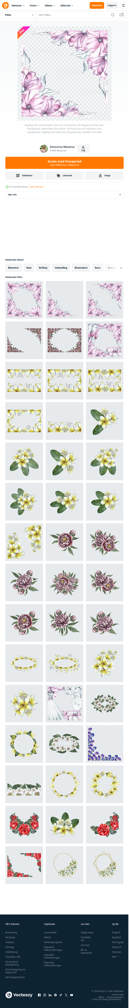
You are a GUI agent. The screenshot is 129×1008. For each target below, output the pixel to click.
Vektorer (16, 5)
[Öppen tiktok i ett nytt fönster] (60, 995)
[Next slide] (115, 268)
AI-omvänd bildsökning (12, 963)
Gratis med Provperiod (64, 162)
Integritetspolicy (113, 997)
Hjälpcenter (85, 932)
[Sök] (113, 15)
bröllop (43, 267)
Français (114, 952)
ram (29, 267)
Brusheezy (11, 932)
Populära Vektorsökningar (52, 948)
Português (115, 942)
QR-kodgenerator (15, 977)
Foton (33, 5)
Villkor (99, 997)
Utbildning (11, 952)
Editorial (65, 5)
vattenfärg (61, 267)
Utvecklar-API (12, 956)
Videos (48, 5)
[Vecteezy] (5, 5)
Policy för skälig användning (104, 999)
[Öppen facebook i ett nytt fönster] (39, 995)
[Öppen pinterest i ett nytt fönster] (55, 995)
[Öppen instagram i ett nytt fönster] (44, 995)
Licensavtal (49, 932)
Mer (112, 956)
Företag (9, 947)
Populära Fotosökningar (51, 956)
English (114, 932)
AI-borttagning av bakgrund (15, 971)
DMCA (46, 937)
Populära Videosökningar (52, 964)
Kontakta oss (84, 939)
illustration (81, 267)
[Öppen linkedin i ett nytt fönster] (50, 995)
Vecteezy (10, 937)
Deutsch (114, 947)
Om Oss (83, 945)
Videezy (9, 942)
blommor (13, 267)
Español (114, 937)
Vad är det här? (36, 186)
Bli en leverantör (85, 951)
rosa (97, 267)
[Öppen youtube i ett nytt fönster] (71, 995)
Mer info (12, 194)
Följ (83, 150)
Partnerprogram (52, 942)
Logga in (112, 5)
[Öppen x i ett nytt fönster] (66, 995)
